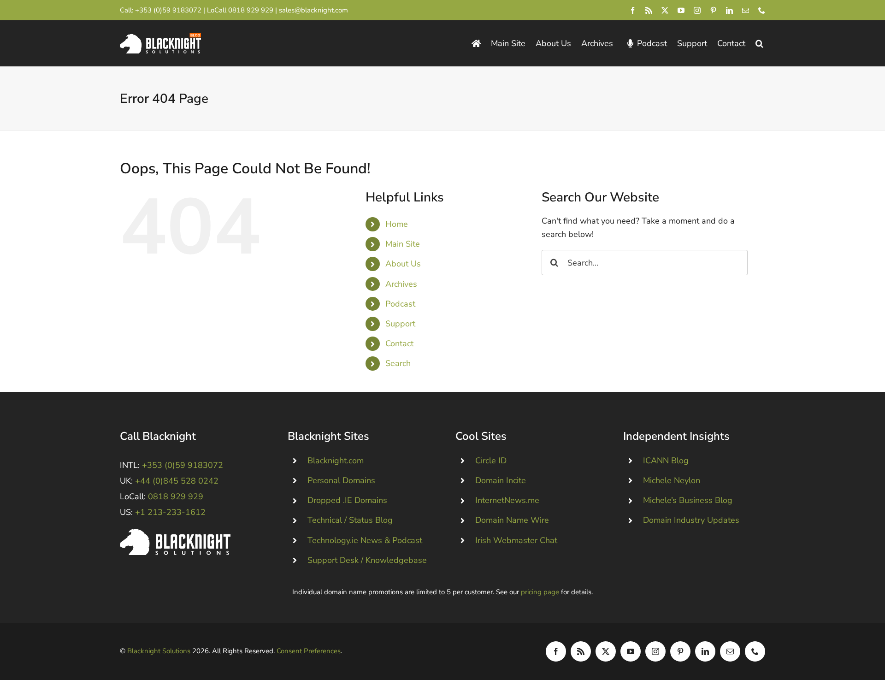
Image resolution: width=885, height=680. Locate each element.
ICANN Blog (666, 460)
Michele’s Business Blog (687, 500)
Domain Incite (500, 480)
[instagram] (697, 10)
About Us (403, 263)
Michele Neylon (671, 480)
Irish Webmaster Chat (516, 540)
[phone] (761, 10)
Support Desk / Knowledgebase (367, 560)
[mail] (745, 10)
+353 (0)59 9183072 (168, 10)
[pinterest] (713, 10)
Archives (401, 284)
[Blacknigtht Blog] (476, 43)
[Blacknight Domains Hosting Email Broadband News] (160, 37)
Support (400, 323)
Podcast (400, 303)
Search (398, 363)
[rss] (648, 10)
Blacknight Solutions (158, 651)
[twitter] (664, 10)
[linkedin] (729, 10)
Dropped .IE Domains (347, 500)
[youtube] (681, 10)
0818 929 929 (250, 10)
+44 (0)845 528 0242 (176, 480)
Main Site (402, 243)
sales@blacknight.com (313, 10)
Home (396, 224)
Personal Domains (341, 480)
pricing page (540, 592)
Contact (399, 343)
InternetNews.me (507, 500)
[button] (759, 43)
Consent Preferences (309, 651)
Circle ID (491, 460)
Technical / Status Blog (350, 520)
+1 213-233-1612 (170, 512)
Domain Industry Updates (691, 520)
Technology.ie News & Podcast (364, 540)
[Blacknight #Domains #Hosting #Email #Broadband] (175, 532)
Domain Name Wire (512, 520)
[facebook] (632, 10)
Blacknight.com (335, 460)
